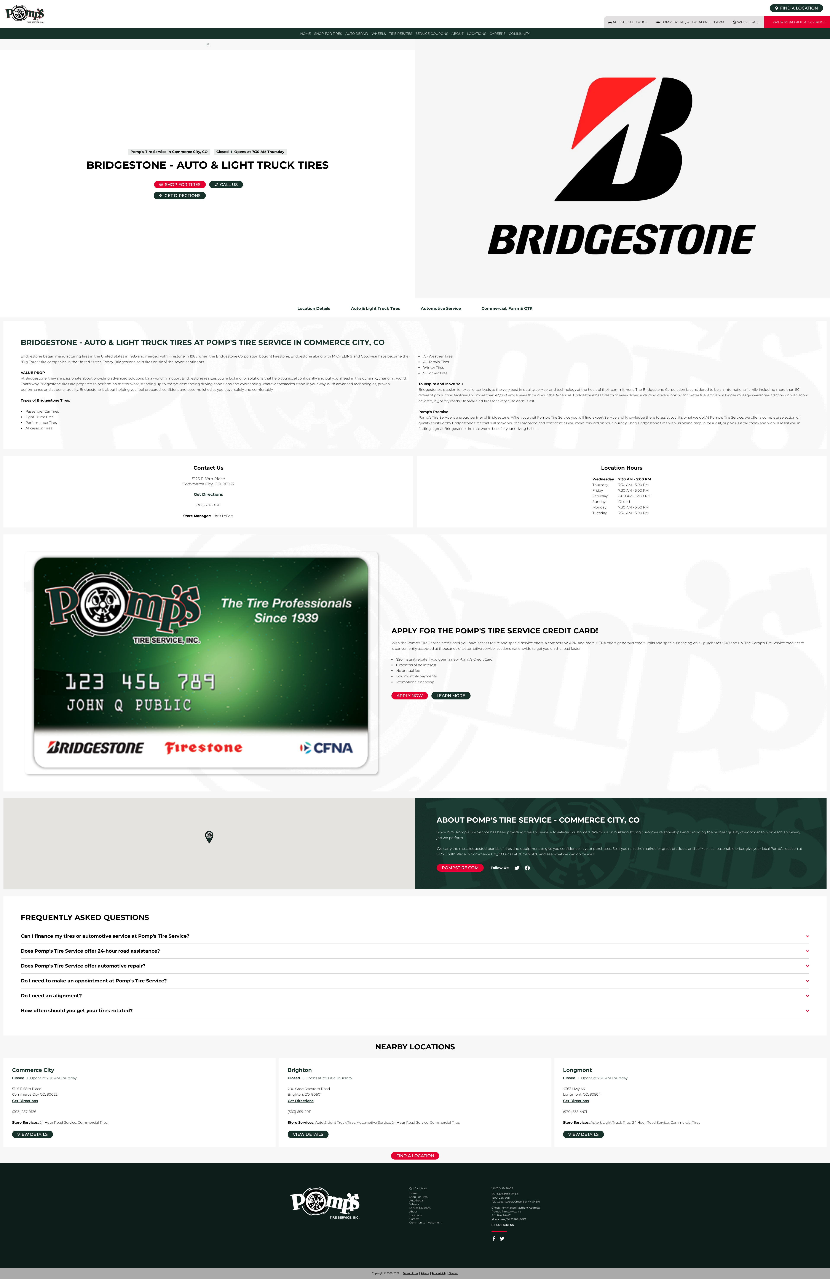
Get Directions (177, 195)
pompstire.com (460, 867)
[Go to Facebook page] (494, 1240)
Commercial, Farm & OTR (507, 308)
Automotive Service (441, 308)
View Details (32, 1134)
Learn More (451, 695)
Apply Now (410, 695)
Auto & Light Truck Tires (375, 308)
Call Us (229, 184)
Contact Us (505, 1225)
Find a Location (415, 1155)
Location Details (313, 308)
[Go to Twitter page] (502, 1240)
